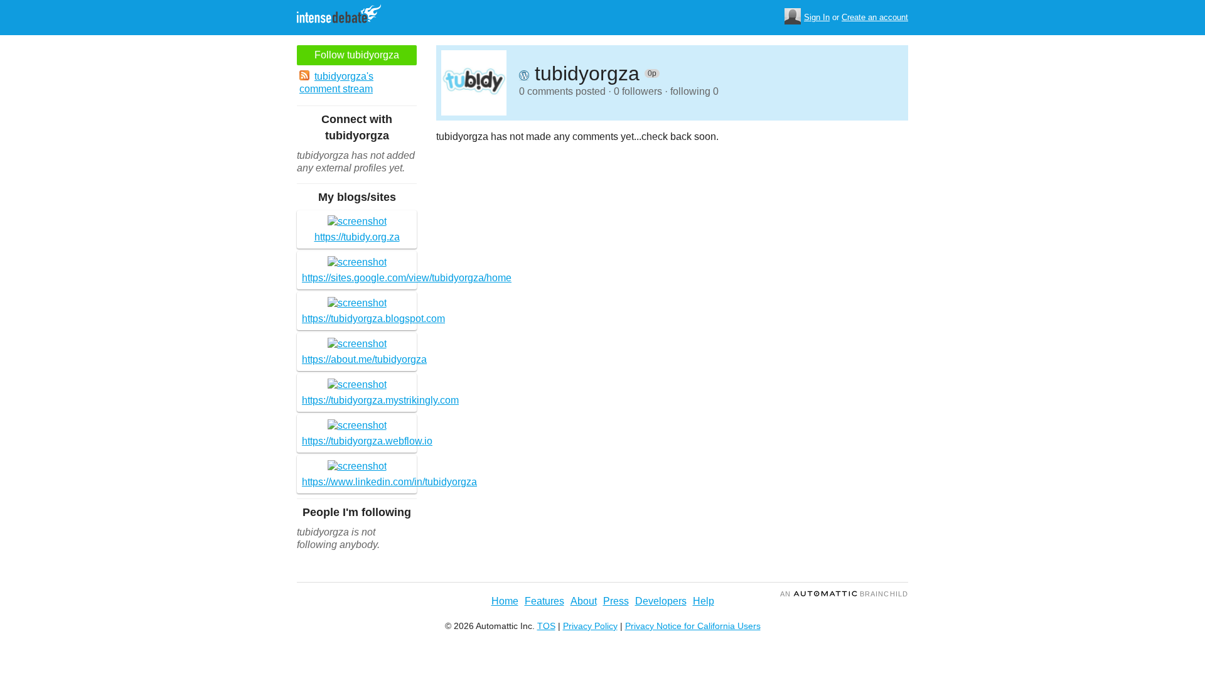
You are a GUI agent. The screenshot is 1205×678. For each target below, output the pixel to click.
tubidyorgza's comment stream (336, 82)
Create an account (875, 17)
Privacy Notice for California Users (693, 626)
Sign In (817, 17)
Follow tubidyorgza (356, 55)
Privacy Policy (590, 626)
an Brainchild (844, 594)
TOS (546, 626)
